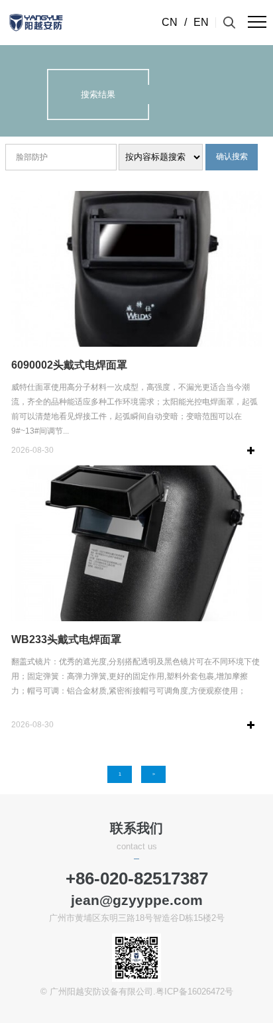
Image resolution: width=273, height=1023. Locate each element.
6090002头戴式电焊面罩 (69, 365)
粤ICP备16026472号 (194, 991)
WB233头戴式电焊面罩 (66, 639)
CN (170, 22)
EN (201, 22)
